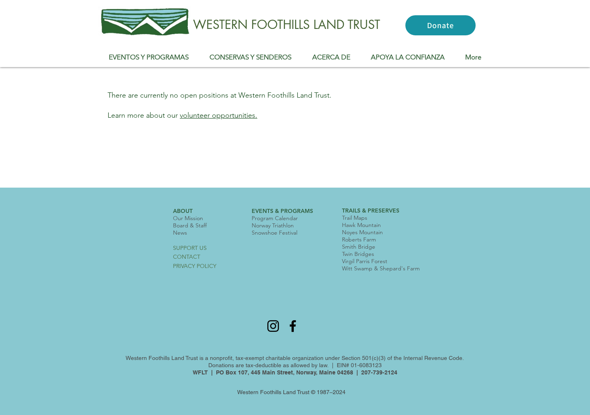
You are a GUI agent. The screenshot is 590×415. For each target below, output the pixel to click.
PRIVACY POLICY (194, 266)
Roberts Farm (359, 239)
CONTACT (186, 256)
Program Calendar (275, 218)
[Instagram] (273, 326)
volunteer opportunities (217, 115)
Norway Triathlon (273, 225)
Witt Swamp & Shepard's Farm (381, 268)
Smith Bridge (358, 246)
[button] (148, 57)
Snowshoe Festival (274, 232)
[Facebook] (293, 326)
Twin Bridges (358, 254)
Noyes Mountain (362, 232)
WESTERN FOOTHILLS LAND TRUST (286, 24)
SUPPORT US (190, 247)
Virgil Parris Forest (364, 261)
